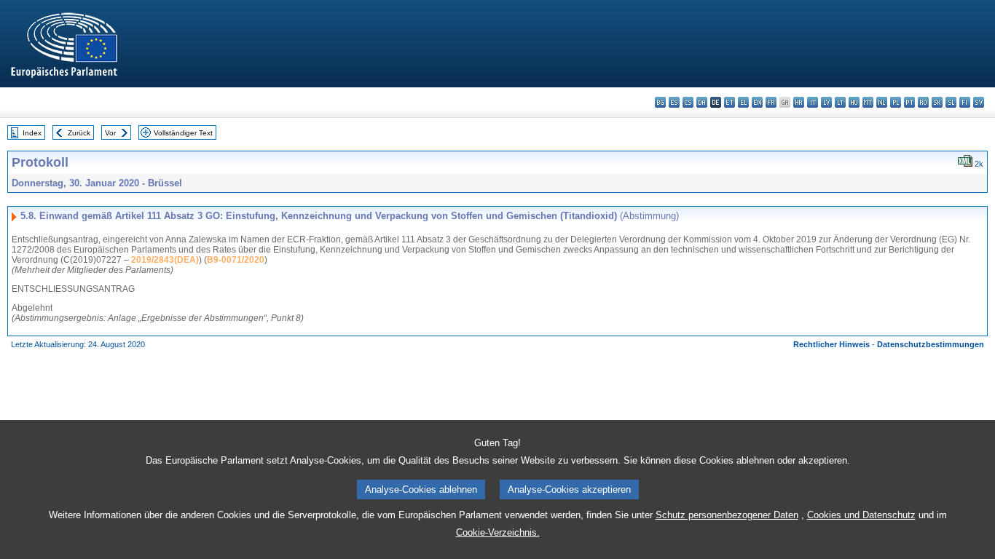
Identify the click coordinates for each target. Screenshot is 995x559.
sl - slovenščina (950, 102)
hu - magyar (854, 102)
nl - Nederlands (881, 102)
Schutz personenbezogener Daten (727, 515)
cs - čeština (688, 102)
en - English (757, 102)
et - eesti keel (729, 102)
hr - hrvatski (798, 102)
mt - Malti (867, 102)
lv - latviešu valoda (826, 102)
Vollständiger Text (183, 133)
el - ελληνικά (743, 102)
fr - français (771, 102)
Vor (110, 133)
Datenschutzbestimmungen (930, 344)
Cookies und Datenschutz (861, 515)
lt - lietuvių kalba (840, 102)
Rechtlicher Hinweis (831, 344)
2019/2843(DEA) (165, 260)
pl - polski (895, 102)
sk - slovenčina (937, 102)
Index (32, 133)
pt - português (909, 102)
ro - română (923, 102)
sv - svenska (978, 102)
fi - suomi (964, 102)
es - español (674, 102)
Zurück (79, 133)
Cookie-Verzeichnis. (498, 532)
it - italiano (812, 102)
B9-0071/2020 (235, 260)
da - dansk (701, 102)
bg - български (660, 102)
